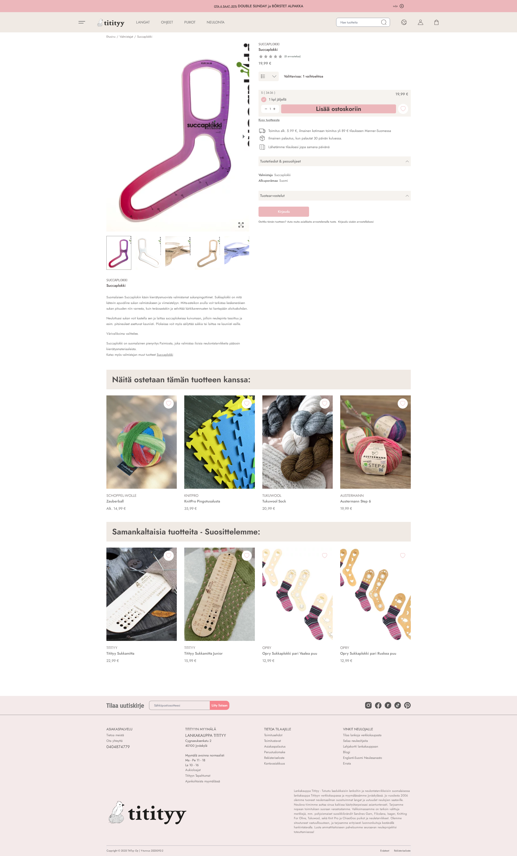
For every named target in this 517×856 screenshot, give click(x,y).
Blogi (346, 752)
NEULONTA (216, 22)
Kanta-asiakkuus (274, 763)
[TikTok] (397, 705)
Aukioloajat (193, 770)
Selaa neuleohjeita (355, 740)
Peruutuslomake (274, 752)
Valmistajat (126, 36)
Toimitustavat (272, 740)
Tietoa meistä (115, 735)
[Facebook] (378, 705)
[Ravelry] (388, 705)
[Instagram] (368, 705)
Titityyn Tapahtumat (197, 775)
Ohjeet (167, 22)
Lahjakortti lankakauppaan (360, 746)
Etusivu (110, 36)
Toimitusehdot (273, 735)
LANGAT (143, 22)
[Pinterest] (407, 705)
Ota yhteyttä (114, 740)
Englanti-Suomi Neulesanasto (362, 757)
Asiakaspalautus (274, 746)
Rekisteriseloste (274, 757)
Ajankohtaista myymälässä (202, 781)
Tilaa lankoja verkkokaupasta (362, 735)
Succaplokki (144, 36)
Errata (347, 763)
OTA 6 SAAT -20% (225, 6)
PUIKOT (189, 22)
